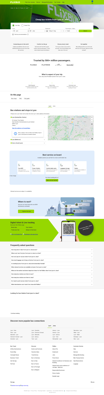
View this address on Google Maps (21, 128)
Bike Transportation (78, 358)
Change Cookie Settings (71, 390)
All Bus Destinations (15, 349)
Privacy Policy (34, 390)
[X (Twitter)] (92, 385)
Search (85, 31)
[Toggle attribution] (92, 139)
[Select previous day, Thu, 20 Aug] (61, 31)
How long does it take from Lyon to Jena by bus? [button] (24, 249)
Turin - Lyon (34, 339)
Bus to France (35, 364)
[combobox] (22, 31)
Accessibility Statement (58, 390)
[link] (52, 206)
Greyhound (55, 352)
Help (74, 349)
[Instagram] (91, 385)
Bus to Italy (34, 361)
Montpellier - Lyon (57, 339)
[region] (71, 128)
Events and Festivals (36, 349)
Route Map (13, 352)
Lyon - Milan (77, 334)
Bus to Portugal (35, 367)
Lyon (27, 8)
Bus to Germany (35, 358)
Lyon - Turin (55, 336)
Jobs (53, 355)
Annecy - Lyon (56, 330)
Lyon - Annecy (34, 336)
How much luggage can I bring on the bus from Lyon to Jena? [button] (27, 260)
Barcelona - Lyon (78, 330)
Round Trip (27, 25)
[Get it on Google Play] (15, 385)
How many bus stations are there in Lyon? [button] (22, 274)
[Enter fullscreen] (92, 124)
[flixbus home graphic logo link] (15, 2)
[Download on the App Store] (24, 385)
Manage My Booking (78, 355)
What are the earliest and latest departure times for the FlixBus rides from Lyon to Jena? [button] (35, 270)
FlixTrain (12, 364)
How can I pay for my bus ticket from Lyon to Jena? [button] (25, 256)
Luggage (75, 364)
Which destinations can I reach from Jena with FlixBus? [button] (26, 284)
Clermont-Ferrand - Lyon (16, 336)
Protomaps (82, 138)
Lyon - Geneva (56, 334)
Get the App (13, 361)
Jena (54, 106)
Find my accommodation (20, 34)
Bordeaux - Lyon (78, 336)
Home (12, 8)
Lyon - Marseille (35, 334)
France (21, 8)
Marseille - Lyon (14, 334)
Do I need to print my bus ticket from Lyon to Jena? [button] (25, 281)
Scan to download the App (69, 235)
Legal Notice (49, 390)
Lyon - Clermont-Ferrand (37, 332)
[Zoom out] (92, 119)
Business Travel (14, 358)
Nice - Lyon (76, 339)
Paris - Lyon (13, 332)
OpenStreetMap (88, 138)
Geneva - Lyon (56, 332)
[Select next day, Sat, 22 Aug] (63, 31)
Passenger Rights (42, 390)
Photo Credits (56, 373)
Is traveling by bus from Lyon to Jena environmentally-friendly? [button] (28, 263)
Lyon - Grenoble (35, 330)
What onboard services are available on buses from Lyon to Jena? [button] (28, 267)
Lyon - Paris (13, 330)
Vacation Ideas (35, 352)
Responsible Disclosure (58, 370)
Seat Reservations (78, 361)
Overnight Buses (14, 355)
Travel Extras (34, 355)
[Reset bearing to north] (92, 121)
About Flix (55, 349)
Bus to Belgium (35, 369)
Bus (17, 8)
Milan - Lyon (77, 332)
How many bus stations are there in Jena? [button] (22, 277)
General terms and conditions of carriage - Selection (60, 366)
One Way (17, 25)
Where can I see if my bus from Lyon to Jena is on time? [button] (26, 253)
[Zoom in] (92, 117)
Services (75, 352)
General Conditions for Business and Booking (62, 361)
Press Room (55, 358)
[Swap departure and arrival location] (29, 31)
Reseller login (55, 376)
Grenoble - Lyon (14, 339)
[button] (28, 117)
